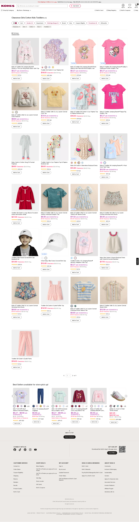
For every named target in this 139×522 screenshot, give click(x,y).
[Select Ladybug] (42, 67)
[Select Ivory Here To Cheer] (13, 112)
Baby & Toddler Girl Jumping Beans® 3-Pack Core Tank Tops (113, 166)
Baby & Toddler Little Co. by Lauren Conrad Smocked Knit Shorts (25, 306)
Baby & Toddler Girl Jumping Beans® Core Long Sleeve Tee (97, 409)
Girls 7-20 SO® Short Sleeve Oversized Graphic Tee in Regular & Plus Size (21, 409)
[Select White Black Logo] (46, 258)
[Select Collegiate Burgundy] (121, 406)
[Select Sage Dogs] (95, 406)
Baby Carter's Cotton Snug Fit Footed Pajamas (23, 163)
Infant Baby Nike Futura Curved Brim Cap (53, 261)
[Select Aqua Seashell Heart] (71, 258)
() (20, 75)
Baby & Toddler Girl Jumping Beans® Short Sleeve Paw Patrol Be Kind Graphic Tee (83, 67)
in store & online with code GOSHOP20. (87, 2)
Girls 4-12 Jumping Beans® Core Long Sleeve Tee (79, 409)
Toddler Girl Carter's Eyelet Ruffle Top (52, 305)
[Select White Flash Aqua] (118, 406)
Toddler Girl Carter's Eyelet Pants (22, 358)
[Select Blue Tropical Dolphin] (104, 162)
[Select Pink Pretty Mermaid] (75, 258)
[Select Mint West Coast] (75, 306)
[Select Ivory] (79, 162)
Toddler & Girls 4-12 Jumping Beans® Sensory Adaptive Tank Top (81, 261)
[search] (18, 6)
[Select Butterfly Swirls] (18, 406)
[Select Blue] (82, 162)
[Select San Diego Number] (56, 406)
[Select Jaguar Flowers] (25, 406)
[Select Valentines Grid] (60, 406)
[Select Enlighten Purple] (44, 406)
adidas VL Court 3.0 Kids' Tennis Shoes (117, 409)
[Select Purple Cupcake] (98, 406)
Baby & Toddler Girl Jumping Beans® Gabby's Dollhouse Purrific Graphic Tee (113, 67)
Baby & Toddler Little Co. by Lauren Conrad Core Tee (54, 112)
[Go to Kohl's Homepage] (7, 6)
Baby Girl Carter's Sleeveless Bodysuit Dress (83, 165)
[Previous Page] (64, 375)
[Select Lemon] (53, 67)
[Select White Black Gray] (114, 406)
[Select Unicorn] (46, 67)
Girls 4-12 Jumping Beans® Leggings (40, 409)
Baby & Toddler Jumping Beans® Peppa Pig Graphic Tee (113, 112)
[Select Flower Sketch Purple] (21, 406)
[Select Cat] (49, 67)
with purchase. (47, 2)
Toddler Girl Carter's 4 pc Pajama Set (52, 70)
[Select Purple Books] (75, 406)
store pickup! (65, 2)
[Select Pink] (71, 162)
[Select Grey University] (16, 112)
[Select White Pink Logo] (42, 258)
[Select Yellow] (75, 162)
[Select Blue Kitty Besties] (102, 406)
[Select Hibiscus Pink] (101, 162)
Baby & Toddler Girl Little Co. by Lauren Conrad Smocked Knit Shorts (112, 213)
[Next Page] (73, 375)
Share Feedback (69, 437)
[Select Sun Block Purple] (14, 406)
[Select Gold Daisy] (40, 406)
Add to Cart (16, 78)
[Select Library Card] (53, 406)
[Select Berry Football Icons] (72, 406)
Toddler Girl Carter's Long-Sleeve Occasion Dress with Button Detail (25, 213)
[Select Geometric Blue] (63, 406)
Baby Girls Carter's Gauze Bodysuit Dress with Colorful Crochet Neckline (112, 258)
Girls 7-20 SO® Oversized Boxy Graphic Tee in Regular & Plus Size (59, 409)
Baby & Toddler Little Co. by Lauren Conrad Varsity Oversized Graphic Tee (54, 213)
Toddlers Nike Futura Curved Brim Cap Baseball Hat (23, 258)
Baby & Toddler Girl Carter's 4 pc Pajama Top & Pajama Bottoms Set (84, 112)
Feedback (137, 261)
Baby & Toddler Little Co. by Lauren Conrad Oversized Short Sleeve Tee (83, 309)
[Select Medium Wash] (33, 406)
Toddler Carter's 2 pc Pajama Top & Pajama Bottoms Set (54, 163)
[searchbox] (42, 6)
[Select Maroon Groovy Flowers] (79, 406)
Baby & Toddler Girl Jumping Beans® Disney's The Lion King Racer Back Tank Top (25, 67)
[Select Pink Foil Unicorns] (37, 406)
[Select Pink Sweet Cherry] (83, 406)
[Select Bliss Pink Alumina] (111, 406)
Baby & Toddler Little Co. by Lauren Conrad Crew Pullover (25, 115)
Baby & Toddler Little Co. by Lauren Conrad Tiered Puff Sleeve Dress (83, 213)
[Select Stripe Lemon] (71, 306)
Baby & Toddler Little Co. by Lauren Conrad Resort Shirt (113, 306)
